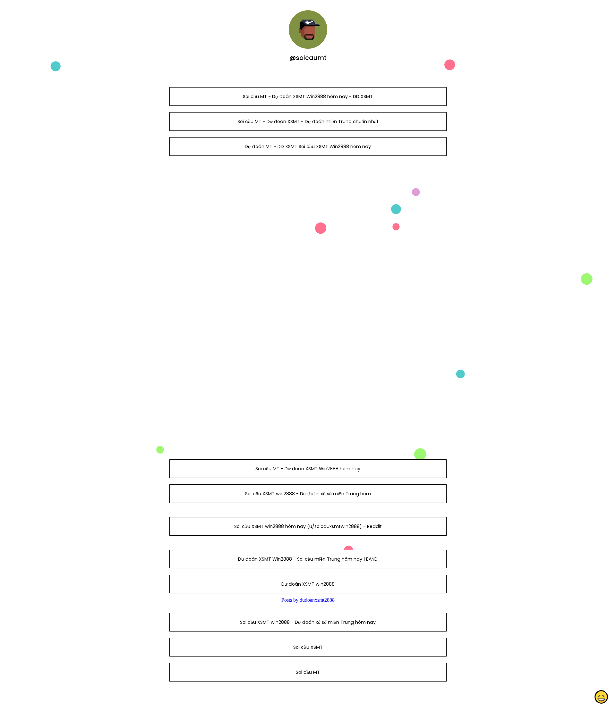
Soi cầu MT (308, 672)
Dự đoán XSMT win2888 (308, 584)
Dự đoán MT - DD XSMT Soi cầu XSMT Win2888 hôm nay (308, 146)
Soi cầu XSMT (308, 647)
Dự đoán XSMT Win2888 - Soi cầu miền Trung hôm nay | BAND (308, 559)
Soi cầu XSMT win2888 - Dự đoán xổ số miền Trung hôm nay (308, 622)
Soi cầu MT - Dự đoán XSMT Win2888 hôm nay (307, 468)
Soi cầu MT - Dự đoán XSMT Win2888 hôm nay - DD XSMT (308, 96)
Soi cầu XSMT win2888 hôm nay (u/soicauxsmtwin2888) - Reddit (308, 526)
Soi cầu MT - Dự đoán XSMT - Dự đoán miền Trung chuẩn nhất (308, 121)
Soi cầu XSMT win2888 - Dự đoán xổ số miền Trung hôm (308, 493)
